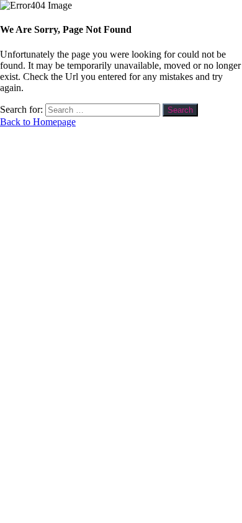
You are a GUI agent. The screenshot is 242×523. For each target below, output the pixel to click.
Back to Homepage (38, 121)
